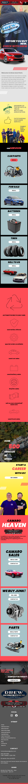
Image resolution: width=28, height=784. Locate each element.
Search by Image (5, 730)
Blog (2, 741)
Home (2, 724)
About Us (3, 745)
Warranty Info (4, 739)
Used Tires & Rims (5, 736)
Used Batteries (4, 734)
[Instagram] (11, 715)
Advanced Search (5, 732)
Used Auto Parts (5, 726)
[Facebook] (16, 715)
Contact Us (4, 743)
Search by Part (5, 728)
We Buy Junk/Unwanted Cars (8, 738)
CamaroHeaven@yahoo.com (8, 751)
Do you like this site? (14, 778)
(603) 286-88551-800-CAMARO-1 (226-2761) (8, 754)
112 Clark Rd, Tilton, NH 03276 (8, 758)
